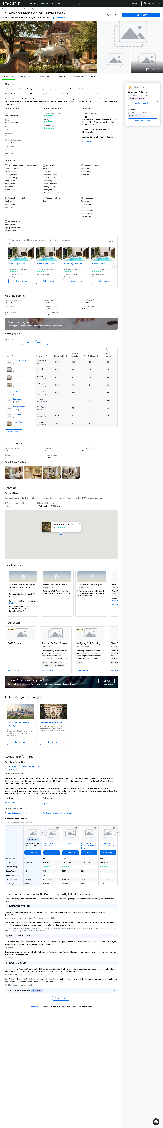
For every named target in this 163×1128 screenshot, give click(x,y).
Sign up (151, 4)
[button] (48, 47)
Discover (68, 4)
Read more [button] (13, 603)
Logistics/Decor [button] (47, 665)
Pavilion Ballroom (19, 361)
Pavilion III (16, 384)
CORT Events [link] (14, 643)
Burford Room (18, 422)
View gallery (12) (153, 69)
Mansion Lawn (18, 399)
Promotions (43, 4)
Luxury (77, 4)
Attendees (9, 339)
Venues (33, 4)
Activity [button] (45, 662)
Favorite (113, 15)
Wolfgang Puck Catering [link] (88, 643)
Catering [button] (79, 662)
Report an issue (37, 1007)
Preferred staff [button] (59, 665)
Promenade (17, 391)
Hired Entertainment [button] (56, 662)
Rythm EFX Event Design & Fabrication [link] (55, 643)
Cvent (4, 9)
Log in (158, 4)
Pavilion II (16, 376)
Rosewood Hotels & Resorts (53, 723)
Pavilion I (16, 368)
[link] (21, 634)
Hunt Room (17, 414)
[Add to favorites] (57, 828)
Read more (86, 141)
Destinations (56, 4)
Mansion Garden (19, 407)
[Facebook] (45, 803)
